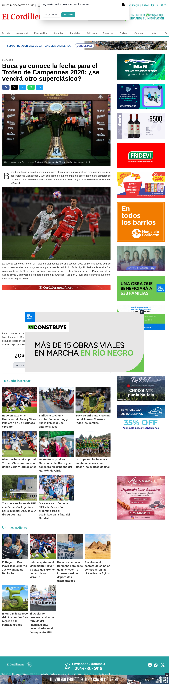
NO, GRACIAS (52, 15)
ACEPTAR (68, 15)
